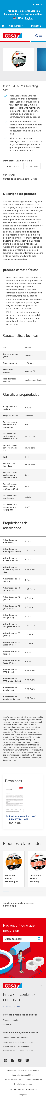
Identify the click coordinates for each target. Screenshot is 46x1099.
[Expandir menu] (41, 36)
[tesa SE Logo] (12, 36)
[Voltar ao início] (41, 985)
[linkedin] (27, 1061)
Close (36, 4)
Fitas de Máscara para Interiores (15, 1038)
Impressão (11, 1070)
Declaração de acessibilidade (23, 1075)
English (29, 18)
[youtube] (5, 1061)
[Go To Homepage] (3, 25)
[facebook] (12, 1061)
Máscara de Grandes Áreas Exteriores (18, 1051)
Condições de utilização (32, 1079)
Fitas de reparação (10, 1020)
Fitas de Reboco (9, 1024)
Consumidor (15, 25)
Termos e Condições (12, 1079)
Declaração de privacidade (28, 1070)
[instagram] (19, 1061)
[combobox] (20, 939)
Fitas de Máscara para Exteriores (16, 1046)
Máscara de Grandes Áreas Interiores (18, 1042)
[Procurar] (37, 36)
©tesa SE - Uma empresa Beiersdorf (23, 1089)
